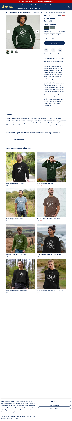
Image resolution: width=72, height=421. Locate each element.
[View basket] (69, 6)
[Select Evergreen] (46, 27)
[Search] (65, 6)
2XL (52, 38)
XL (47, 38)
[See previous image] (8, 31)
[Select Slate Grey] (52, 27)
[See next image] (37, 31)
